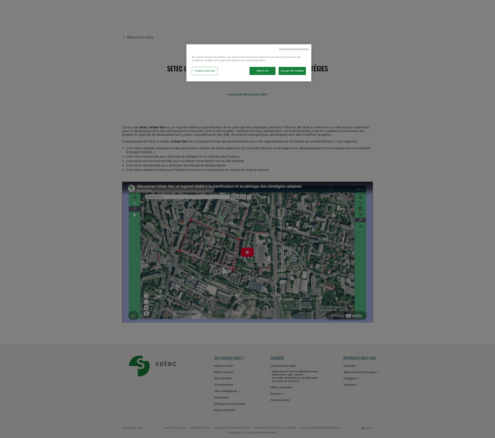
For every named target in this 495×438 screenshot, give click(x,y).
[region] (249, 63)
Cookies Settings (205, 70)
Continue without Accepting (294, 49)
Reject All (263, 70)
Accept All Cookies (292, 70)
